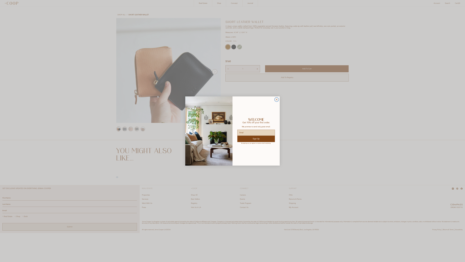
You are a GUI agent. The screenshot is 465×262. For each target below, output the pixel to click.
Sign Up (256, 139)
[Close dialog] (277, 99)
